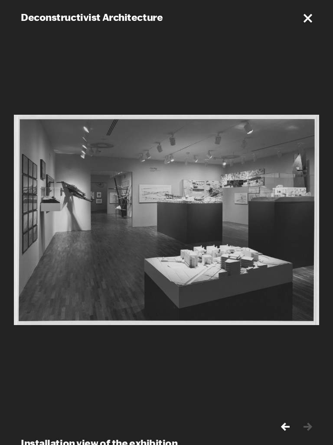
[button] (308, 18)
